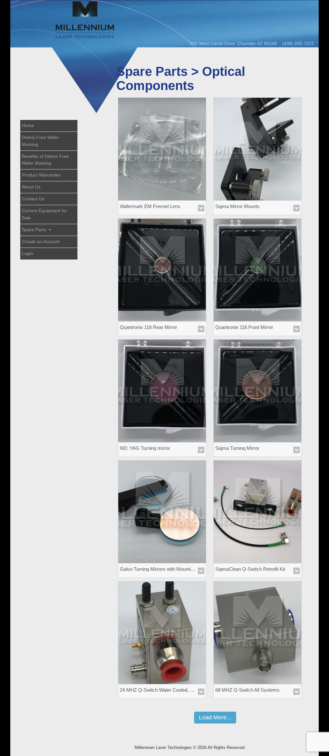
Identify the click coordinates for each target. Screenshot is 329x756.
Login (27, 253)
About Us (31, 186)
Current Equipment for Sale (44, 214)
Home (28, 125)
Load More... (215, 717)
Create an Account (40, 241)
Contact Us (33, 198)
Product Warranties (41, 175)
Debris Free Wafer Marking (40, 141)
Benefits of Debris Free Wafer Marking (45, 160)
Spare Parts (34, 229)
